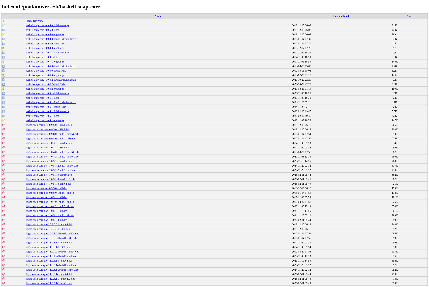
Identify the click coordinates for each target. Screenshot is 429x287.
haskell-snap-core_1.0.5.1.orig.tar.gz (45, 120)
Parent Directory (34, 20)
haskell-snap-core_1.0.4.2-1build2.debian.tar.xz (51, 79)
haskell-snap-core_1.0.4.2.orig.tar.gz (45, 88)
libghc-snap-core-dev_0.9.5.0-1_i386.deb (47, 129)
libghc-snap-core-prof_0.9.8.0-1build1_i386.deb (51, 238)
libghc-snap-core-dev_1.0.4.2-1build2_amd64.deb (52, 156)
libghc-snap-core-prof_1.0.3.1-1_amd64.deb (49, 242)
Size (409, 16)
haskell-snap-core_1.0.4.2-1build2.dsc (46, 84)
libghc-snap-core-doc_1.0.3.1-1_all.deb (46, 197)
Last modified (341, 16)
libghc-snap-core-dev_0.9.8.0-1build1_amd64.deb (52, 134)
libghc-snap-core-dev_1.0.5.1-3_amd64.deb (49, 174)
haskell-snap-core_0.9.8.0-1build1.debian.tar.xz (51, 39)
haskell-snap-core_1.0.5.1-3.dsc (42, 115)
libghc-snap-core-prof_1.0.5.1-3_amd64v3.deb (50, 278)
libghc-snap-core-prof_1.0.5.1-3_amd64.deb (49, 274)
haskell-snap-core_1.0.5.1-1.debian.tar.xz (47, 93)
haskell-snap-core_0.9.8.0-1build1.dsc (46, 43)
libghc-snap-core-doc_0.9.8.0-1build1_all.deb (50, 192)
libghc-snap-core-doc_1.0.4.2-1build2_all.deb (50, 206)
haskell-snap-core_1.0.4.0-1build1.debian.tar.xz (51, 66)
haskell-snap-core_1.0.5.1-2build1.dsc (46, 106)
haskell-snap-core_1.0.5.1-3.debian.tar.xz (47, 111)
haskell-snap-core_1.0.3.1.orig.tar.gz (45, 61)
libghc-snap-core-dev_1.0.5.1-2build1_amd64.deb (52, 165)
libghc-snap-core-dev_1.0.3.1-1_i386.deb (47, 147)
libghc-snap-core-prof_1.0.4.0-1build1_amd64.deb (52, 251)
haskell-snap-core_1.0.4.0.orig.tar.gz (45, 75)
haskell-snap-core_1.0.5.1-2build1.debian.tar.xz (51, 102)
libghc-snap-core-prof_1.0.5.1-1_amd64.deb (49, 260)
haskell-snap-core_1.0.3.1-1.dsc (42, 57)
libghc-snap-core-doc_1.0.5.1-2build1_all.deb (50, 215)
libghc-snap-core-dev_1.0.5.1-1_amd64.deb (49, 161)
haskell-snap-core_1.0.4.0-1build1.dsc (46, 70)
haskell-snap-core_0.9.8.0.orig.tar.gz (45, 48)
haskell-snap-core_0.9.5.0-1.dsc (42, 29)
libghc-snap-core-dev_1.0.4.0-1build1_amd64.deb (52, 152)
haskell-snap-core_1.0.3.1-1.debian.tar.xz (47, 52)
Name (158, 16)
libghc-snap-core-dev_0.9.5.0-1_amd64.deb (49, 124)
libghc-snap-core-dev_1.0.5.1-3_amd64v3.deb (50, 179)
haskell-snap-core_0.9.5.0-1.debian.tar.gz (47, 25)
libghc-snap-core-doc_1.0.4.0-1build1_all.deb (50, 201)
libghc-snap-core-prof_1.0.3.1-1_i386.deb (48, 247)
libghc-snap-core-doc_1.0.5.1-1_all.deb (46, 210)
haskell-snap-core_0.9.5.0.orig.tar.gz (45, 34)
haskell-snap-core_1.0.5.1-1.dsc (42, 97)
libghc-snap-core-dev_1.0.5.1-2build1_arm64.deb (52, 170)
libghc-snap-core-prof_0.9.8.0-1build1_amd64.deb (52, 233)
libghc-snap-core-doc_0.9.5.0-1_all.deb (46, 188)
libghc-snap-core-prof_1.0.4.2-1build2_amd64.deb (52, 256)
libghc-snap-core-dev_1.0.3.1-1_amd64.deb (49, 143)
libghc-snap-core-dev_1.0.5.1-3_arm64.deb (48, 183)
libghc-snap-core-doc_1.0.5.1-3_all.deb (46, 219)
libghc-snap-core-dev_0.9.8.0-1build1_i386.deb (51, 138)
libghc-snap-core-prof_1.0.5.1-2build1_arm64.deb (52, 269)
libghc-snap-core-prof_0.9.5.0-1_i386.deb (48, 229)
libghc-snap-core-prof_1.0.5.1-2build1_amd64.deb (52, 265)
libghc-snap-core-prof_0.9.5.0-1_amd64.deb (49, 224)
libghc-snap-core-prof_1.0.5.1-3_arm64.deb (49, 283)
